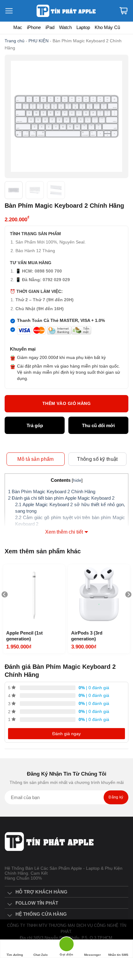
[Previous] (5, 607)
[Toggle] (10, 893)
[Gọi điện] (66, 945)
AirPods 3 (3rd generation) (86, 636)
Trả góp (35, 425)
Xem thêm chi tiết (64, 532)
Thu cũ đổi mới (98, 425)
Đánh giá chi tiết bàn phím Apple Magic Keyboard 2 (61, 498)
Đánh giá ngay (66, 733)
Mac (17, 27)
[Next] (128, 607)
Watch (65, 27)
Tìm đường (14, 954)
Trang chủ (14, 40)
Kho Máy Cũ (107, 27)
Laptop (83, 27)
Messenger (92, 954)
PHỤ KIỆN (38, 40)
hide (77, 480)
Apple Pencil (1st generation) (24, 636)
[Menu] (12, 10)
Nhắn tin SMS (118, 954)
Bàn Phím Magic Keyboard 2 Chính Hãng (51, 491)
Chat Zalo (40, 954)
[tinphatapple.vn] (66, 11)
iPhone (34, 27)
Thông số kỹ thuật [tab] (97, 459)
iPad (49, 27)
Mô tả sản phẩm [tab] (35, 459)
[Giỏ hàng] (123, 11)
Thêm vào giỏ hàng (66, 403)
